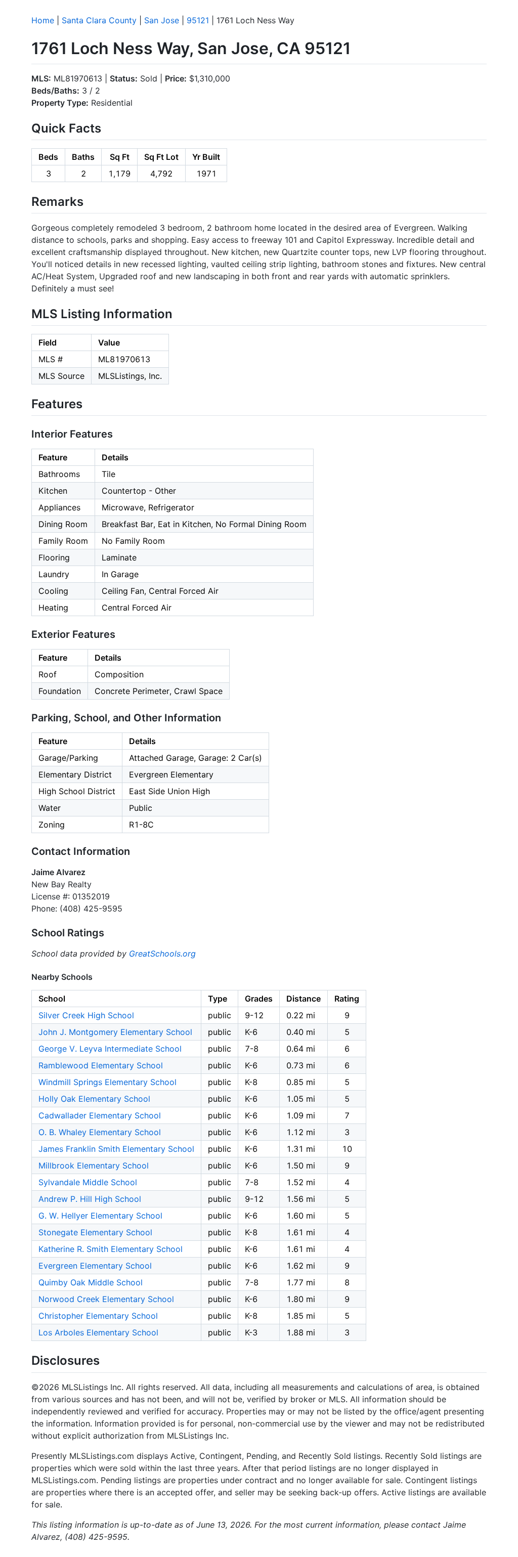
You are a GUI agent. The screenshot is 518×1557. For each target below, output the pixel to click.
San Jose (161, 20)
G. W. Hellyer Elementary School (100, 1215)
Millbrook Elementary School (93, 1165)
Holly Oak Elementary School (94, 1099)
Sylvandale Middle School (87, 1182)
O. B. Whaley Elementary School (99, 1132)
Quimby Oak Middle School (90, 1282)
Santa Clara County (99, 20)
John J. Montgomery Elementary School (115, 1032)
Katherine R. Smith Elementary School (110, 1249)
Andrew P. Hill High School (89, 1199)
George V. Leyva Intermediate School (110, 1049)
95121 (198, 20)
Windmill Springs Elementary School (107, 1082)
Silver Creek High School (86, 1015)
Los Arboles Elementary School (98, 1332)
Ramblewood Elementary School (100, 1065)
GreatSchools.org (162, 953)
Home (42, 20)
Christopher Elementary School (98, 1316)
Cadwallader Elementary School (99, 1115)
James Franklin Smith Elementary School (116, 1149)
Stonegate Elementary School (95, 1232)
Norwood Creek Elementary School (106, 1299)
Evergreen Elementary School (95, 1266)
